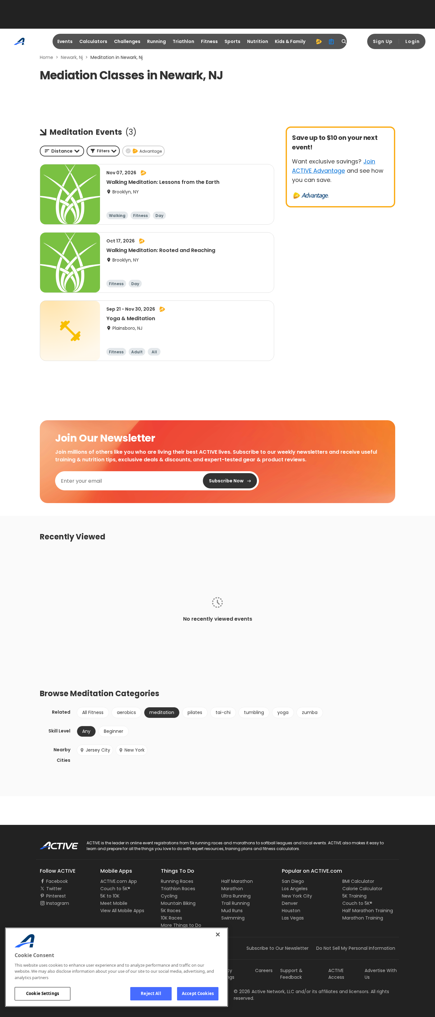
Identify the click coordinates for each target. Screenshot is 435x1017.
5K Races (171, 910)
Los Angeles (295, 888)
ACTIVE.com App (118, 881)
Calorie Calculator (362, 888)
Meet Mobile (113, 903)
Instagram (57, 903)
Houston (291, 910)
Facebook (57, 881)
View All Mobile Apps (122, 910)
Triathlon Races (178, 888)
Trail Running (235, 903)
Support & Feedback (291, 973)
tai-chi (223, 712)
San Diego (293, 881)
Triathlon (183, 41)
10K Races (171, 918)
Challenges (127, 41)
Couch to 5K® (115, 888)
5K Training (354, 896)
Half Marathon (237, 881)
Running (156, 41)
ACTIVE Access (336, 973)
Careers (264, 970)
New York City (297, 896)
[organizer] (331, 41)
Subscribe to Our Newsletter (277, 948)
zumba (309, 712)
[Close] (218, 934)
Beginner (113, 731)
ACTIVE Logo (53, 843)
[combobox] (62, 151)
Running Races (177, 881)
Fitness (209, 41)
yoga (283, 712)
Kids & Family (290, 41)
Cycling (169, 896)
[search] (344, 41)
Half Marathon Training (367, 910)
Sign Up (383, 41)
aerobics (126, 712)
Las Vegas (293, 918)
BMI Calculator (358, 881)
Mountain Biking (178, 903)
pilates (195, 712)
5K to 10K (109, 896)
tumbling (254, 712)
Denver (290, 903)
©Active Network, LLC (264, 991)
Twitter (54, 888)
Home (46, 57)
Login (412, 41)
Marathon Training (362, 918)
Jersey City (98, 750)
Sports (232, 41)
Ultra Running (236, 896)
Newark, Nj (72, 57)
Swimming (233, 918)
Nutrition (257, 41)
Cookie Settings (42, 993)
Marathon (232, 888)
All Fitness (92, 712)
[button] (103, 151)
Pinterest (56, 896)
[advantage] (318, 41)
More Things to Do (181, 925)
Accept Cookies (198, 993)
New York (135, 750)
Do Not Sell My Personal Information (355, 948)
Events (65, 41)
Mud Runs (232, 910)
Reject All (151, 993)
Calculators (93, 41)
